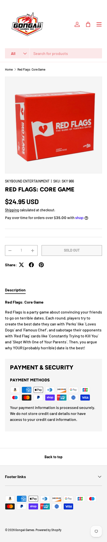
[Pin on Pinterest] (41, 265)
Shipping (12, 210)
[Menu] (99, 24)
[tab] (15, 289)
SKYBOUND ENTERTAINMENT (27, 181)
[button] (88, 24)
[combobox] (53, 53)
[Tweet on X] (21, 265)
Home (9, 69)
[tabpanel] (53, 325)
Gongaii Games (24, 530)
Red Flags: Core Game (31, 69)
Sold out (72, 250)
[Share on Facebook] (31, 265)
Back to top (53, 457)
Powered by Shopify (48, 530)
